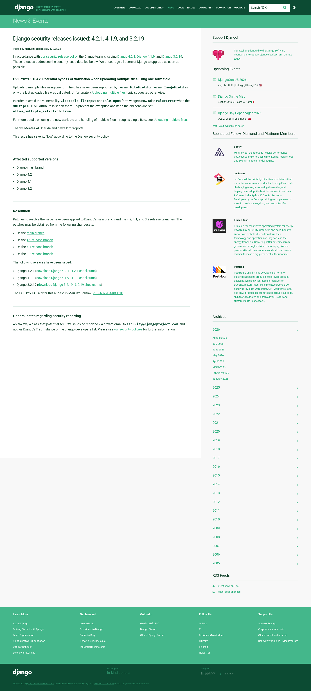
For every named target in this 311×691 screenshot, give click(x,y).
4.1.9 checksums (83, 278)
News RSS (204, 652)
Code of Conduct (22, 646)
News (171, 7)
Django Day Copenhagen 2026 (239, 113)
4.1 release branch (40, 247)
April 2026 (218, 361)
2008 (216, 537)
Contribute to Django (91, 629)
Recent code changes (228, 591)
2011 (216, 510)
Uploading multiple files (109, 92)
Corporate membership (271, 629)
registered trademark (104, 683)
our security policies (128, 329)
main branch (35, 233)
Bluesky (203, 640)
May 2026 (218, 355)
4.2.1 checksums (83, 271)
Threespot (209, 674)
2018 (216, 449)
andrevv (233, 674)
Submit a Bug (87, 635)
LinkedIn (204, 646)
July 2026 (218, 343)
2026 (216, 329)
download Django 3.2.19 (55, 285)
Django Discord (148, 629)
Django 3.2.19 (172, 56)
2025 (216, 387)
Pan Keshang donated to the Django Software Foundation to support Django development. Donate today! (263, 54)
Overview (119, 7)
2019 (216, 440)
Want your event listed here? (228, 125)
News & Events (30, 20)
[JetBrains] (219, 185)
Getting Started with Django (28, 629)
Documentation (154, 7)
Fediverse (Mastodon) (211, 635)
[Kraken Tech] (219, 231)
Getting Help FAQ (149, 623)
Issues (191, 7)
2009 (216, 528)
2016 (216, 466)
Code (181, 7)
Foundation (223, 7)
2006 (216, 554)
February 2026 (221, 373)
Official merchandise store (272, 635)
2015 (216, 475)
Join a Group (87, 623)
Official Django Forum (152, 635)
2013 (216, 493)
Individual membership (92, 646)
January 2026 (220, 378)
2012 (216, 502)
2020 (216, 431)
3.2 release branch (40, 254)
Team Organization (23, 635)
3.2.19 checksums (88, 285)
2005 (216, 563)
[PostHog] (219, 277)
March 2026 (219, 367)
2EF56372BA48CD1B (108, 293)
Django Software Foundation (29, 640)
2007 (216, 546)
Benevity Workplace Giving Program (278, 640)
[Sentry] (219, 157)
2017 (216, 458)
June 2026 (218, 349)
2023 (216, 405)
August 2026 (220, 337)
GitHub (203, 623)
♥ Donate (239, 7)
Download (135, 7)
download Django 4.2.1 (52, 271)
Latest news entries (227, 586)
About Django (20, 623)
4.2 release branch (40, 240)
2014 (216, 484)
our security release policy (59, 56)
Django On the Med (231, 96)
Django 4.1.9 (146, 56)
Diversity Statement (24, 652)
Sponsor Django (267, 623)
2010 (216, 519)
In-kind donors (118, 672)
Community (206, 7)
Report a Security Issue (92, 640)
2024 (216, 396)
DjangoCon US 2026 (232, 80)
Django (24, 8)
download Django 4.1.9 (52, 278)
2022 (216, 414)
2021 (216, 422)
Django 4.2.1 (126, 56)
